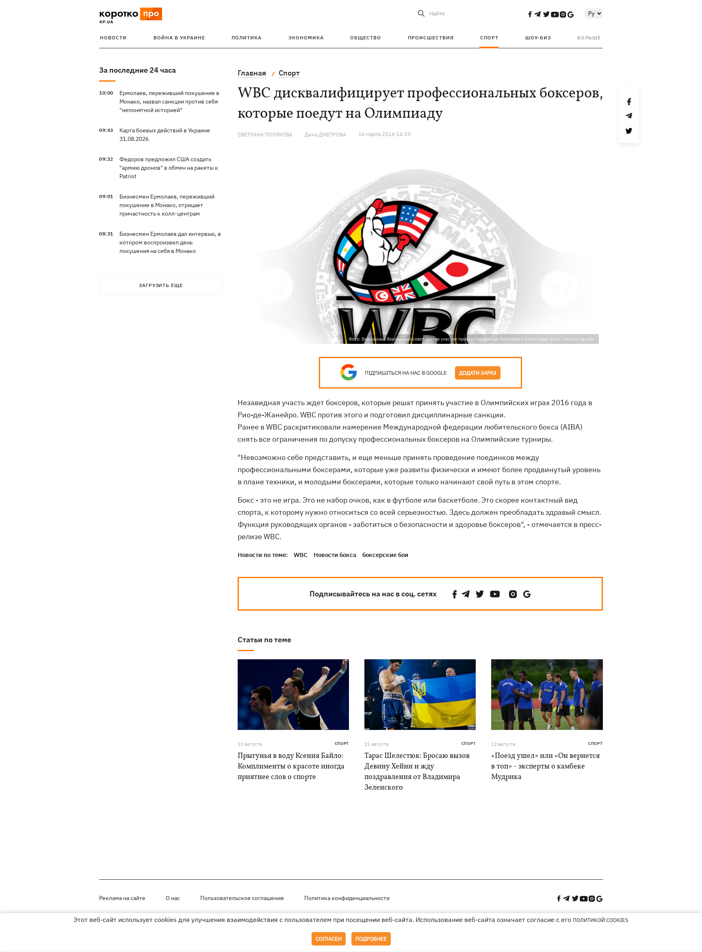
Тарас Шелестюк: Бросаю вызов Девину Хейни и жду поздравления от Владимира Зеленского (417, 772)
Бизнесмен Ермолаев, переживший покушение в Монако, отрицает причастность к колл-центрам (166, 205)
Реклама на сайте (122, 898)
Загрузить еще (161, 285)
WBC (301, 555)
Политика (247, 38)
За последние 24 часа (137, 70)
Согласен (329, 938)
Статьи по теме (264, 639)
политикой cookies (600, 920)
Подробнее (371, 938)
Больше (589, 38)
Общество (365, 38)
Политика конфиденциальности (347, 898)
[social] (529, 14)
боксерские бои (385, 555)
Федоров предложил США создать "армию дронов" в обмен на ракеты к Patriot (168, 167)
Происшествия (431, 38)
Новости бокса (335, 555)
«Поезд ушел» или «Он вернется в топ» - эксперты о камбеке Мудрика (545, 766)
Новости (113, 38)
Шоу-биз (538, 38)
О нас (173, 898)
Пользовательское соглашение (242, 898)
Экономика (306, 38)
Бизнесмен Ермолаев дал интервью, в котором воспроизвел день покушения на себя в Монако (170, 242)
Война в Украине (179, 38)
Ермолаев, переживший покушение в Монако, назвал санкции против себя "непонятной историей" (169, 101)
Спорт (489, 38)
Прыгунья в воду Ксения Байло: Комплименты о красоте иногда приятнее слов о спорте (291, 766)
